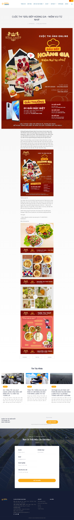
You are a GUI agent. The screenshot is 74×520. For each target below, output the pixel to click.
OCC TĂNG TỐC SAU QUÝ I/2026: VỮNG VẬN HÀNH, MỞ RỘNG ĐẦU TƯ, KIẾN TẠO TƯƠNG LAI (12, 393)
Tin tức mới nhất (55, 6)
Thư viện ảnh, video (56, 8)
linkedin (49, 357)
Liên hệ (66, 4)
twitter (37, 357)
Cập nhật (53, 4)
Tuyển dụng (60, 4)
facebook (25, 357)
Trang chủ (23, 4)
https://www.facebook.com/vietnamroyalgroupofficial (38, 212)
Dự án (46, 4)
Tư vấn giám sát (37, 11)
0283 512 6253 (26, 509)
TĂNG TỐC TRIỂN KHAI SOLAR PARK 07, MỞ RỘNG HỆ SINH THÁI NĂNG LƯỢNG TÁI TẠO (37, 392)
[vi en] (71, 1)
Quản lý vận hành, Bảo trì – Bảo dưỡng (39, 14)
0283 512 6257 (19, 510)
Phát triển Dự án (37, 6)
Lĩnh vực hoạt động (37, 4)
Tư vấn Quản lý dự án (38, 8)
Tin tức (39, 507)
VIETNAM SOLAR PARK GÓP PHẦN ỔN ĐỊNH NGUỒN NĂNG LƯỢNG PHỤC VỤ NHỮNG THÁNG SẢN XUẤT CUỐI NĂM (61, 393)
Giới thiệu (29, 4)
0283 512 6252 (17, 509)
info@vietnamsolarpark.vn (23, 512)
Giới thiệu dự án (41, 501)
